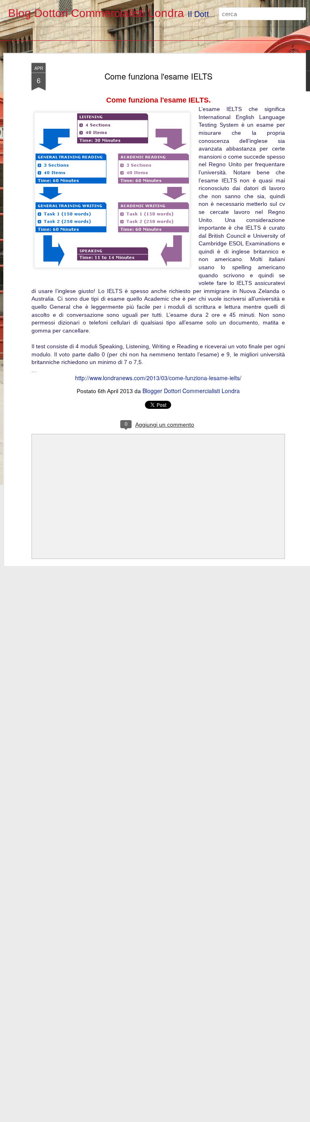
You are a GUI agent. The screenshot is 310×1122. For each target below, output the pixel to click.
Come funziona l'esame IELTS (158, 76)
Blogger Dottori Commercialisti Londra (191, 391)
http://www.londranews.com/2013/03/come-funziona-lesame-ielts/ (158, 378)
